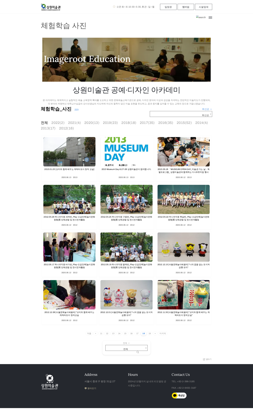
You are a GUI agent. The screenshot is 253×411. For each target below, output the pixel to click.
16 (131, 333)
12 (107, 333)
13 (113, 333)
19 (150, 333)
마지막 (163, 333)
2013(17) (48, 128)
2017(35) (147, 123)
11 (101, 333)
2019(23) (110, 123)
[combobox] (207, 109)
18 (143, 333)
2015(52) (184, 123)
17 (137, 333)
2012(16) (66, 128)
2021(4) (74, 123)
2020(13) (91, 123)
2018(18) (128, 123)
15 (125, 333)
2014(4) (201, 123)
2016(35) (165, 123)
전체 (44, 123)
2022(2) (57, 123)
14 (119, 333)
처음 (89, 333)
